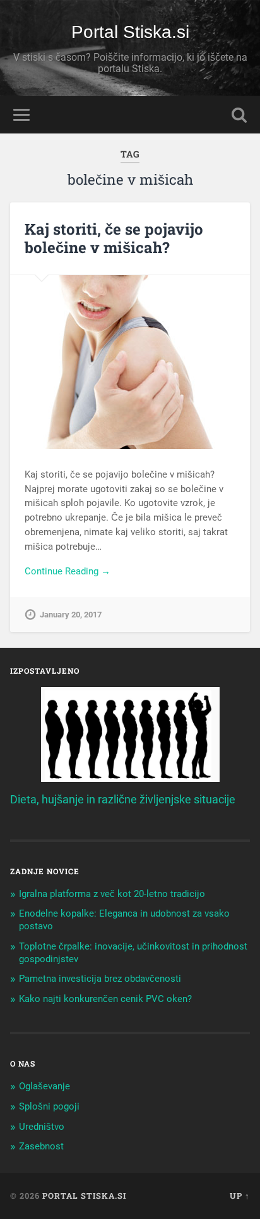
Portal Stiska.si (130, 32)
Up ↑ (240, 1196)
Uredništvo (41, 1126)
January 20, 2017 (71, 614)
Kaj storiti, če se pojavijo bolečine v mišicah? (114, 238)
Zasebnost (41, 1146)
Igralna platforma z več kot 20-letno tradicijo (112, 894)
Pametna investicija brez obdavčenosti (100, 978)
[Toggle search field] (239, 114)
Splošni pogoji (49, 1106)
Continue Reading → (67, 571)
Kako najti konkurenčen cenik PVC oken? (105, 999)
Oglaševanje (44, 1086)
